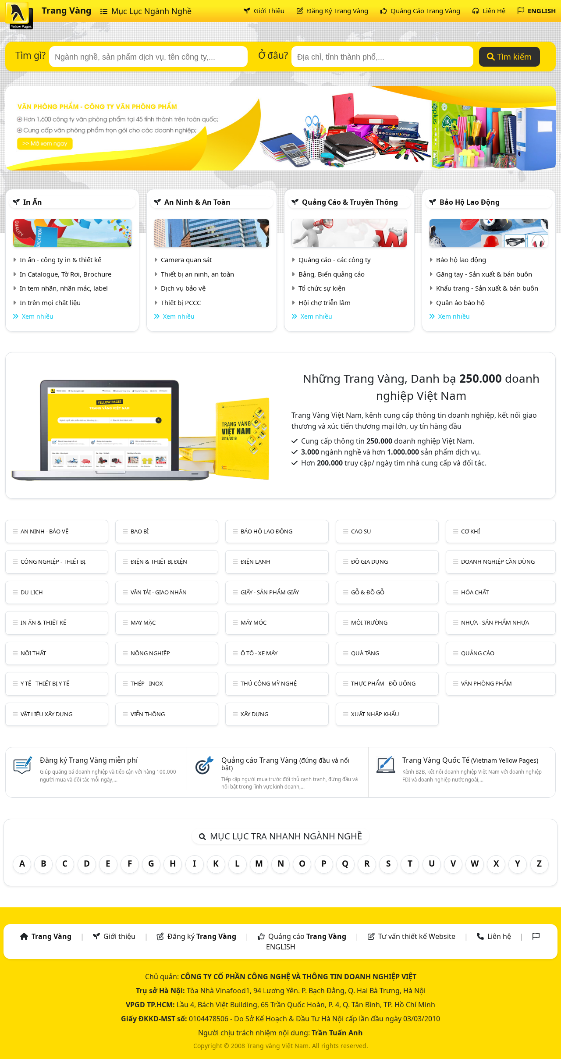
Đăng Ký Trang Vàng (336, 10)
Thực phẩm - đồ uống (383, 683)
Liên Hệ (493, 10)
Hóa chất (475, 592)
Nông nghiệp (150, 653)
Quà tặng (365, 653)
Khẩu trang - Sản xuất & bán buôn (487, 288)
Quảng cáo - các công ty (334, 259)
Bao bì (140, 531)
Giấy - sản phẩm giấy (270, 592)
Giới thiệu (119, 936)
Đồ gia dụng (369, 561)
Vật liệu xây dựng (46, 714)
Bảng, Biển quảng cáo (331, 274)
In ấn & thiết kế (43, 622)
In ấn (32, 202)
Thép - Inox (147, 683)
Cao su (361, 531)
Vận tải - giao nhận (159, 592)
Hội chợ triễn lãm (324, 302)
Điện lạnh (255, 561)
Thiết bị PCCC (181, 302)
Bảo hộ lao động (470, 202)
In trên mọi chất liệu (50, 302)
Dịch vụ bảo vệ (183, 288)
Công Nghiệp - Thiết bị (53, 561)
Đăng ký (201, 936)
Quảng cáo (477, 653)
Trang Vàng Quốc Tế (470, 760)
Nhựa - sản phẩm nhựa (495, 622)
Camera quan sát (186, 259)
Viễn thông (148, 714)
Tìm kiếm (513, 56)
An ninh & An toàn (197, 202)
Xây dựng (254, 714)
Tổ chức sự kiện (321, 288)
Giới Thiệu (268, 10)
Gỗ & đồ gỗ (367, 592)
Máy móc (253, 622)
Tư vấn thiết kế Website (417, 936)
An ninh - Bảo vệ (44, 531)
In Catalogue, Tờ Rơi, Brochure (65, 274)
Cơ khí (470, 531)
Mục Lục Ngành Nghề (150, 11)
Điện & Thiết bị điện (159, 561)
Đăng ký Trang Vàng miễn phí (89, 760)
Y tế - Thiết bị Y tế (45, 683)
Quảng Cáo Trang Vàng (424, 10)
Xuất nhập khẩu (375, 714)
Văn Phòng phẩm (486, 683)
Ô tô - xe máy (259, 653)
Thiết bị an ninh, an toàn (197, 274)
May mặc (143, 622)
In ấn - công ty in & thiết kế (60, 259)
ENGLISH (541, 10)
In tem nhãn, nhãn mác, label (64, 288)
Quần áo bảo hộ (460, 302)
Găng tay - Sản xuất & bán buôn (484, 274)
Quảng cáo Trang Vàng (285, 763)
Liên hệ (499, 936)
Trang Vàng (67, 10)
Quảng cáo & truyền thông (350, 202)
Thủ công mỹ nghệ (269, 683)
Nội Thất (33, 653)
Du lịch (32, 592)
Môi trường (369, 622)
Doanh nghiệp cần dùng (498, 561)
